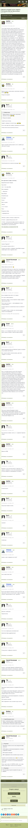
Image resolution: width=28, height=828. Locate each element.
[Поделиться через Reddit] (12, 814)
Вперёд (23, 18)
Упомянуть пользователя (7, 79)
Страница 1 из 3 (14, 18)
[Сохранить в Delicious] (10, 814)
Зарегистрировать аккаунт (14, 793)
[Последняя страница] (26, 18)
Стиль (11, 824)
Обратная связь (17, 824)
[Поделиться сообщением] (25, 26)
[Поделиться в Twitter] (1, 814)
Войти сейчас (14, 800)
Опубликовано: (8, 26)
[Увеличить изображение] (20, 163)
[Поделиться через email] (16, 814)
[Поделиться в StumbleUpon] (14, 814)
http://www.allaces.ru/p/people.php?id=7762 (10, 226)
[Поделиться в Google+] (6, 814)
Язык (7, 824)
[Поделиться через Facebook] (4, 814)
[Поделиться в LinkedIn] (18, 814)
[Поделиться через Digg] (8, 814)
